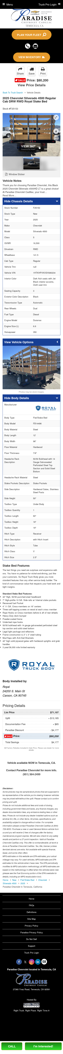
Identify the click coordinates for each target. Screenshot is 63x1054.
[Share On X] (25, 961)
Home (31, 898)
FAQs (31, 905)
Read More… (9, 195)
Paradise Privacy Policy (31, 932)
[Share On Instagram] (31, 961)
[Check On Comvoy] (44, 961)
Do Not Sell (31, 939)
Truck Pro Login (31, 952)
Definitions (32, 912)
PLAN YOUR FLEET (30, 35)
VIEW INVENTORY (30, 57)
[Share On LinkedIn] (38, 961)
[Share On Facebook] (19, 961)
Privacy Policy (31, 925)
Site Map (31, 918)
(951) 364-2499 (31, 774)
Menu (9, 4)
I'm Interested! (43, 1046)
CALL (12, 1046)
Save (32, 73)
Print (43, 73)
